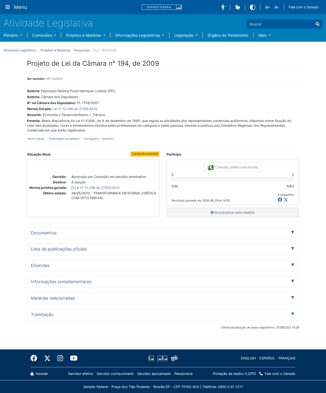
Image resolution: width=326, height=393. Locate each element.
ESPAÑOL (267, 358)
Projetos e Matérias (84, 35)
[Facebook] (36, 358)
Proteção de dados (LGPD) (234, 374)
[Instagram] (60, 358)
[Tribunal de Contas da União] (173, 358)
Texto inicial (36, 139)
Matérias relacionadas (53, 298)
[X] (286, 199)
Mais (263, 35)
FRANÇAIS (287, 358)
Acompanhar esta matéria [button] (234, 212)
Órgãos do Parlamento (228, 35)
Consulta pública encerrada (236, 167)
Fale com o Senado (304, 7)
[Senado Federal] (162, 7)
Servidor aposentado (154, 374)
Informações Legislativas (138, 35)
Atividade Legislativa (48, 23)
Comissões (42, 35)
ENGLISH (248, 358)
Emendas (40, 265)
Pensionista (183, 374)
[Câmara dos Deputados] (152, 358)
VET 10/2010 (54, 79)
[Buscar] (317, 24)
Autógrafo (91, 139)
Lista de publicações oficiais (59, 249)
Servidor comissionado (115, 374)
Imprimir (108, 139)
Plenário (11, 35)
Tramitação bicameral (63, 139)
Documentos (44, 232)
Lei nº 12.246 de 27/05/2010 (75, 109)
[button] (223, 7)
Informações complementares (61, 281)
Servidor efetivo (80, 374)
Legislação (184, 35)
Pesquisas (82, 50)
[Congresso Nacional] (162, 358)
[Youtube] (72, 358)
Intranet (41, 374)
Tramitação (42, 314)
